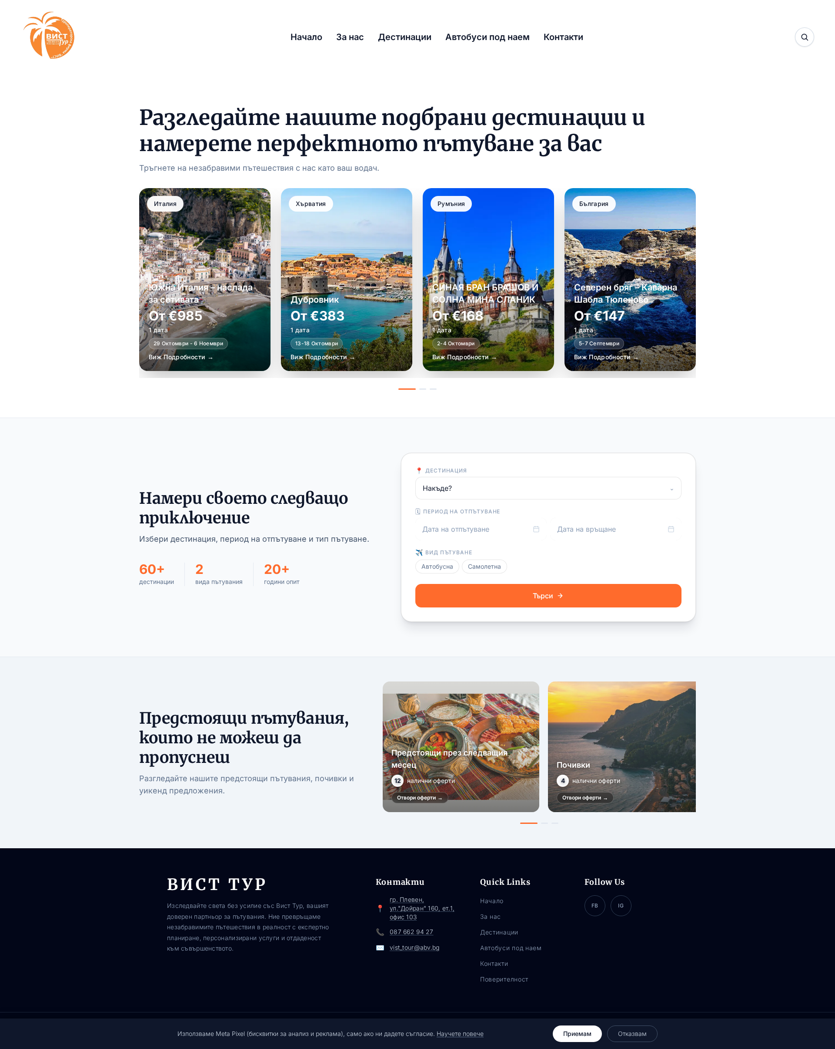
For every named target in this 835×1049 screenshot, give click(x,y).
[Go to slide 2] (422, 389)
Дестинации (404, 37)
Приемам (577, 1033)
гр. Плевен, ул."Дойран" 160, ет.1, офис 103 (422, 908)
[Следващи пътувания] (686, 752)
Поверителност (504, 979)
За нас (350, 37)
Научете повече (460, 1033)
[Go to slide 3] (433, 389)
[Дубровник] (346, 279)
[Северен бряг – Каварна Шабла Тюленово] (630, 279)
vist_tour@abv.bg (414, 947)
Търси (543, 595)
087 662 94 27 (412, 931)
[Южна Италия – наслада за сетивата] (205, 279)
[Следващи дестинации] (681, 289)
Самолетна (484, 566)
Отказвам (632, 1033)
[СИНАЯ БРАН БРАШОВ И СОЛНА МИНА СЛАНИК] (488, 279)
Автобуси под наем (487, 37)
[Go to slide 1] (407, 389)
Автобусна (437, 566)
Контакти (563, 37)
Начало (306, 37)
